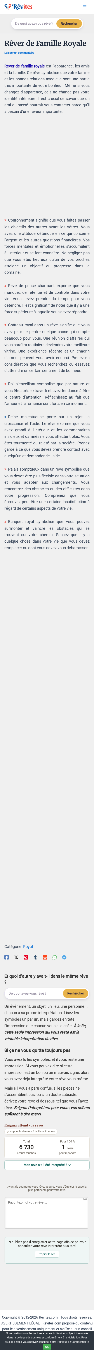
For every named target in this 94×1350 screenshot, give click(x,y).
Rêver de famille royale (24, 66)
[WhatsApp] (54, 957)
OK (47, 1346)
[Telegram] (64, 957)
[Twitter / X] (16, 957)
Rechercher (69, 24)
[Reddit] (45, 957)
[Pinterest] (26, 957)
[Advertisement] (47, 168)
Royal (28, 946)
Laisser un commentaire (19, 52)
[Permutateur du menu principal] (84, 7)
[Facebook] (6, 957)
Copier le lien (47, 1254)
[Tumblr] (35, 957)
